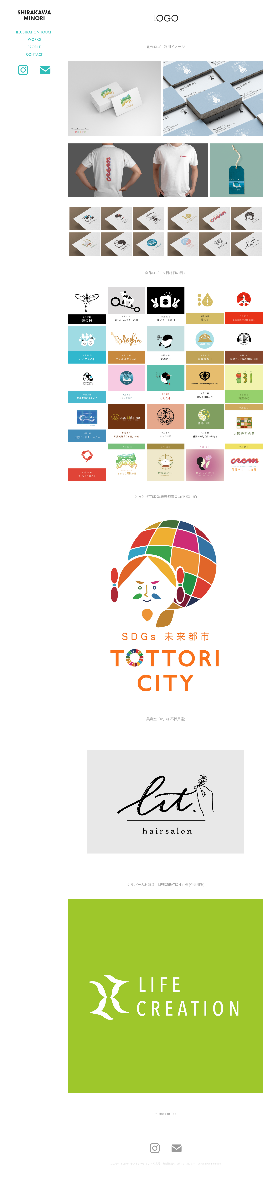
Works (34, 39)
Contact (34, 54)
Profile (34, 47)
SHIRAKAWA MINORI (34, 15)
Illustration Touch (34, 32)
